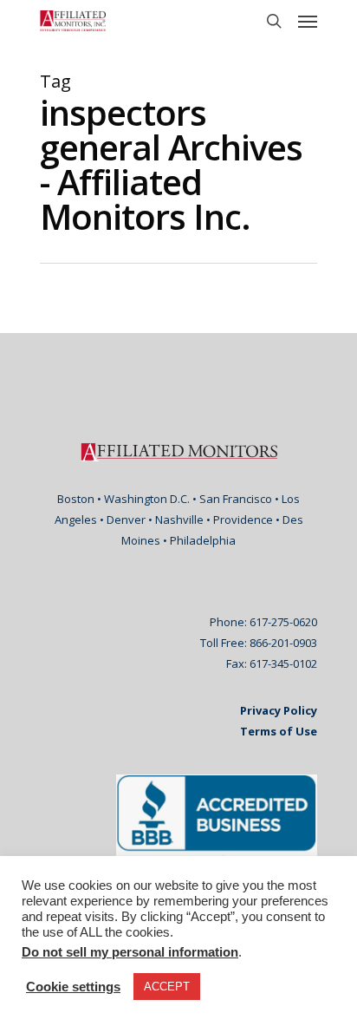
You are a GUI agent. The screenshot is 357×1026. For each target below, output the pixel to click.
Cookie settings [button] (73, 987)
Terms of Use (278, 731)
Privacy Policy (278, 710)
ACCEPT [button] (167, 986)
